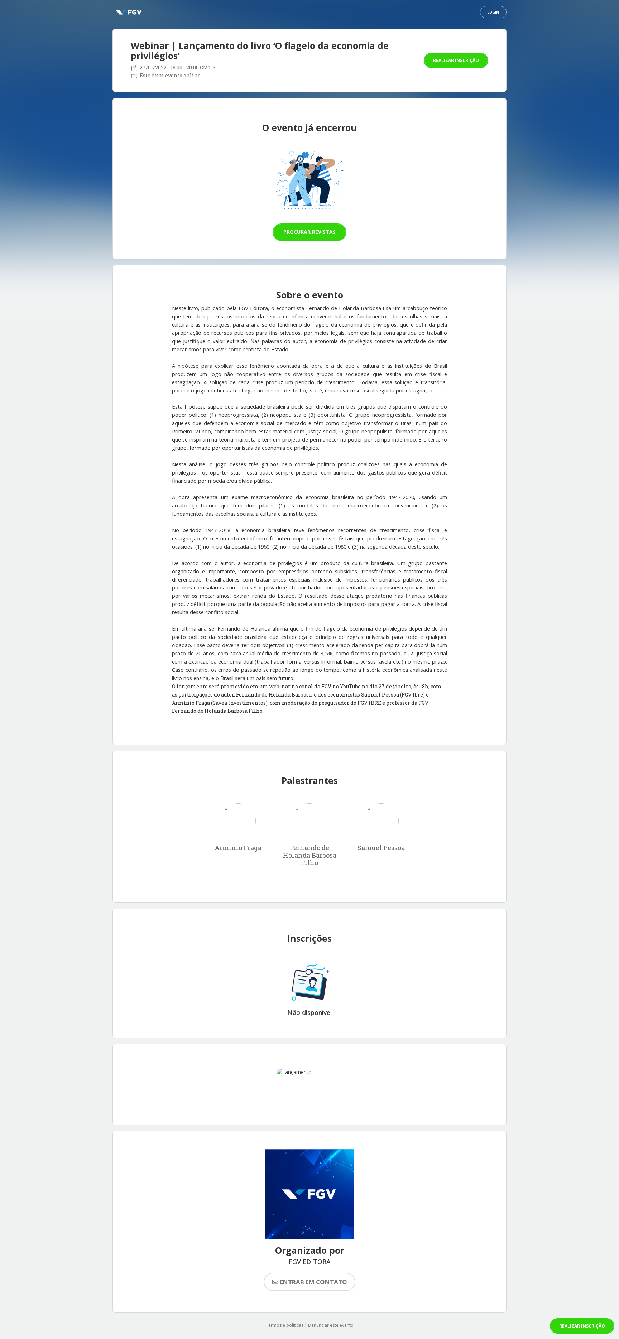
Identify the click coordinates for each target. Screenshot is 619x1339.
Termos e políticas (284, 1325)
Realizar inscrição (456, 60)
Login (493, 12)
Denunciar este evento (331, 1325)
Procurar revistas (309, 231)
